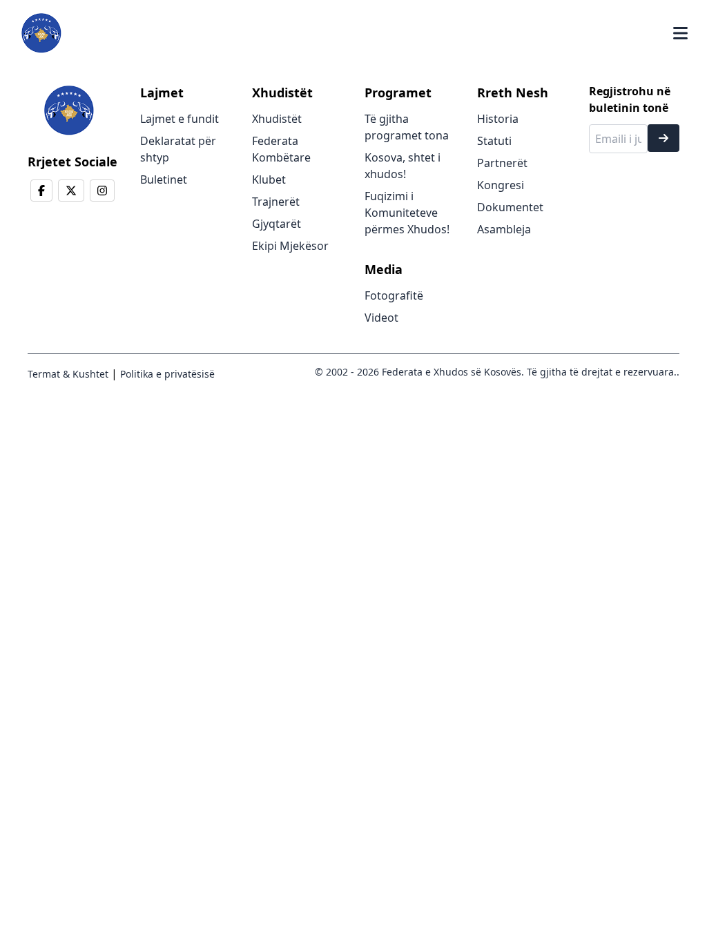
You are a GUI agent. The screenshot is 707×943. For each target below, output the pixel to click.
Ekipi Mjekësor (290, 245)
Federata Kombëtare (281, 149)
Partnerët (502, 163)
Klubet (269, 179)
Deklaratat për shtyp (178, 149)
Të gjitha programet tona (407, 127)
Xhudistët (277, 118)
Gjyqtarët (276, 223)
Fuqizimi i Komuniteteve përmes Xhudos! (407, 212)
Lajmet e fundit (179, 118)
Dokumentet (510, 207)
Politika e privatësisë (166, 373)
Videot (381, 317)
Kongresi (500, 185)
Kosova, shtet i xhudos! (402, 166)
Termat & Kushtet (68, 373)
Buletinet (163, 179)
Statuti (494, 140)
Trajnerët (276, 201)
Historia (498, 118)
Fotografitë (394, 295)
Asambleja (504, 229)
